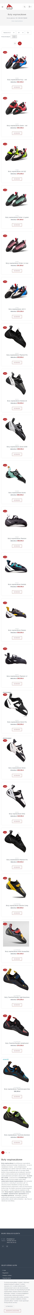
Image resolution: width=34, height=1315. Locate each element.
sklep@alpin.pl (10, 1239)
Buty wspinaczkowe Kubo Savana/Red (17, 951)
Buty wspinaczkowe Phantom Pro (17, 355)
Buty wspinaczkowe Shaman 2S (17, 401)
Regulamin (5, 1273)
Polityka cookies (7, 1275)
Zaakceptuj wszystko (12, 1310)
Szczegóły (17, 87)
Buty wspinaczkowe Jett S (17, 309)
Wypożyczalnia (7, 1278)
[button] (14, 36)
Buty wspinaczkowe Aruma (17, 492)
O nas (4, 1270)
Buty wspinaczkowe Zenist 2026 (17, 446)
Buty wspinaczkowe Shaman (17, 630)
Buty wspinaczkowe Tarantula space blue (17, 1089)
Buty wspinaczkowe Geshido (17, 584)
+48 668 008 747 (11, 1240)
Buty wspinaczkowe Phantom (17, 538)
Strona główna (11, 18)
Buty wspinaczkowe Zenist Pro (17, 722)
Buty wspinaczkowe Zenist (17, 768)
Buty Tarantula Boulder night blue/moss (17, 997)
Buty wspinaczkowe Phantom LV (17, 676)
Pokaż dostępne (6, 36)
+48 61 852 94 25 (11, 1242)
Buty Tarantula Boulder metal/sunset (17, 1043)
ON (16, 18)
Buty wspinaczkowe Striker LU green (17, 217)
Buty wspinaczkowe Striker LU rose (17, 263)
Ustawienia (9, 1306)
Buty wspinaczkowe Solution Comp (17, 905)
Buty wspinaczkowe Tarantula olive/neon (17, 1135)
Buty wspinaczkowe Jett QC (17, 171)
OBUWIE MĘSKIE (22, 18)
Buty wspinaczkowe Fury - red (17, 79)
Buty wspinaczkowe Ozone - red (17, 125)
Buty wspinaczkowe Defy (17, 813)
